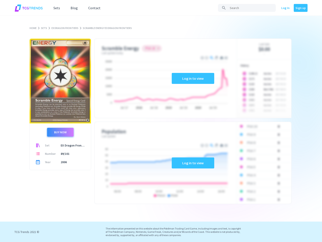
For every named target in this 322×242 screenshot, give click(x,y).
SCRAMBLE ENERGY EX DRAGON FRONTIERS (107, 28)
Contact (94, 8)
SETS (44, 28)
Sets (56, 8)
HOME (33, 28)
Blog (74, 8)
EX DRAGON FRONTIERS (64, 28)
